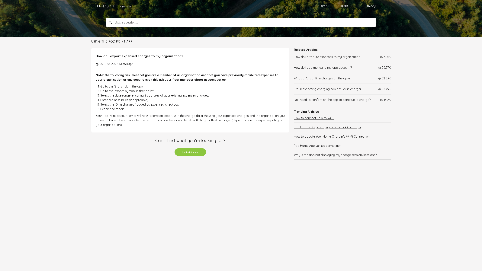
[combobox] (245, 22)
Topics (344, 5)
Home (323, 6)
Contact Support (190, 152)
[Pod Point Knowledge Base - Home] (113, 6)
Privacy (370, 6)
